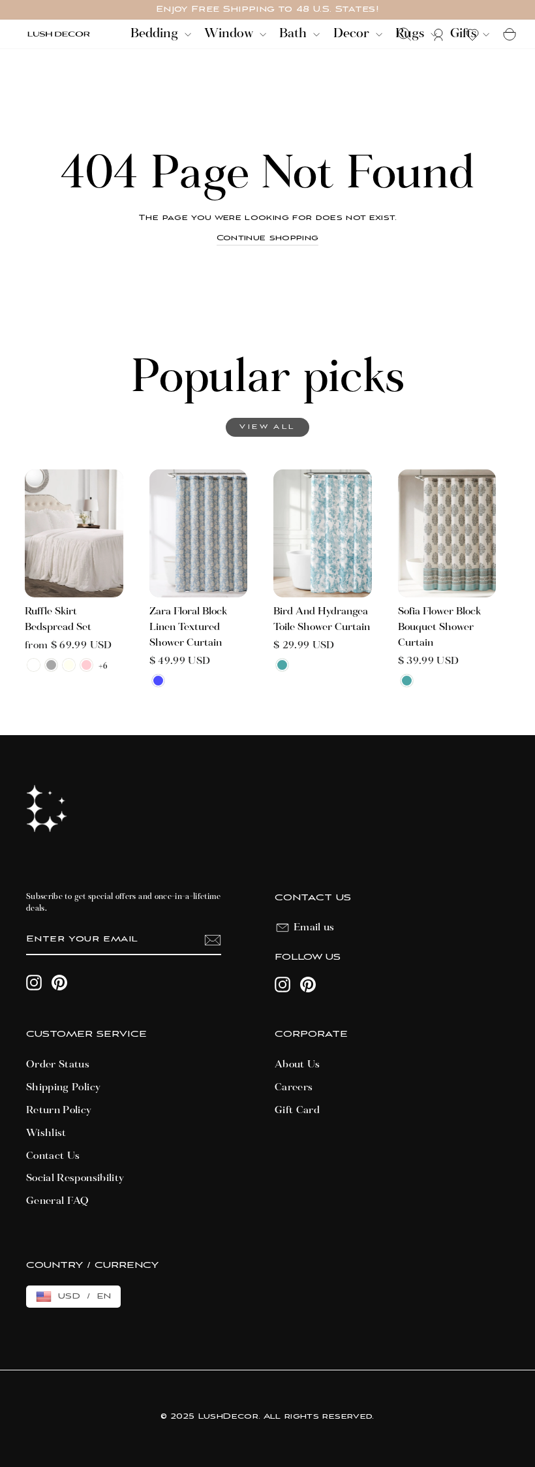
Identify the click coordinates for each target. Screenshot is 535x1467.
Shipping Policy (63, 1087)
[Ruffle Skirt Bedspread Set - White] (33, 665)
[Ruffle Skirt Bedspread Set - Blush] (86, 665)
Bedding (155, 33)
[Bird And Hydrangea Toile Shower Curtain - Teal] (282, 665)
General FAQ (57, 1201)
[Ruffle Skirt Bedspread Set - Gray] (51, 665)
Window (230, 33)
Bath (294, 33)
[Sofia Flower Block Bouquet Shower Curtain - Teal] (407, 680)
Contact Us (53, 1156)
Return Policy (59, 1110)
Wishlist (46, 1133)
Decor (353, 33)
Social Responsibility (75, 1178)
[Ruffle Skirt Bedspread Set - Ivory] (69, 665)
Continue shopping (268, 238)
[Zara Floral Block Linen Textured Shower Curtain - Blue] (158, 680)
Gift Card (297, 1110)
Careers (294, 1087)
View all (267, 427)
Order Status (57, 1065)
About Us (297, 1065)
